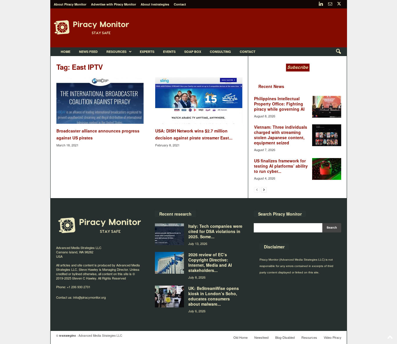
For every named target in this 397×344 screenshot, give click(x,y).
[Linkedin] (321, 4)
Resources (116, 51)
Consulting (220, 51)
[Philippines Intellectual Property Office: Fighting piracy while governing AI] (326, 107)
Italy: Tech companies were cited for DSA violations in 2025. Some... (215, 231)
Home (65, 51)
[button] (338, 51)
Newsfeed (261, 337)
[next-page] (264, 190)
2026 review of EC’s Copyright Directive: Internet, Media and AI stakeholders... (210, 262)
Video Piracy (332, 337)
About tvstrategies (155, 4)
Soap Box (192, 51)
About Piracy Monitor (70, 4)
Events (169, 51)
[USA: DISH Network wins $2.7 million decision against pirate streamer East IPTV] (198, 100)
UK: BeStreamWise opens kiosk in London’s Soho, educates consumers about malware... (213, 296)
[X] (339, 4)
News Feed (88, 51)
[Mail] (330, 4)
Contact (180, 4)
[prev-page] (257, 190)
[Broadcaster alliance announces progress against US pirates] (100, 100)
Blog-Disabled (285, 337)
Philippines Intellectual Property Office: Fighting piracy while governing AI (279, 104)
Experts (147, 51)
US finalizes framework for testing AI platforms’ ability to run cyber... (281, 166)
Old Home (240, 337)
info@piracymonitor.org (89, 297)
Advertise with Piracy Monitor (113, 4)
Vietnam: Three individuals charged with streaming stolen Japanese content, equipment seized (280, 135)
